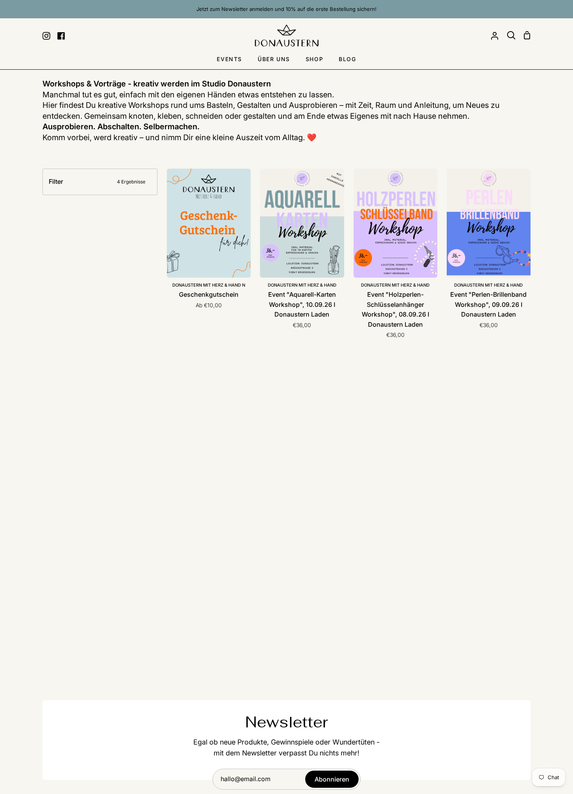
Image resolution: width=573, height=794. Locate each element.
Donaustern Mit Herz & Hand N (208, 285)
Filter (97, 181)
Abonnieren (332, 779)
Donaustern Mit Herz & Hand (302, 285)
